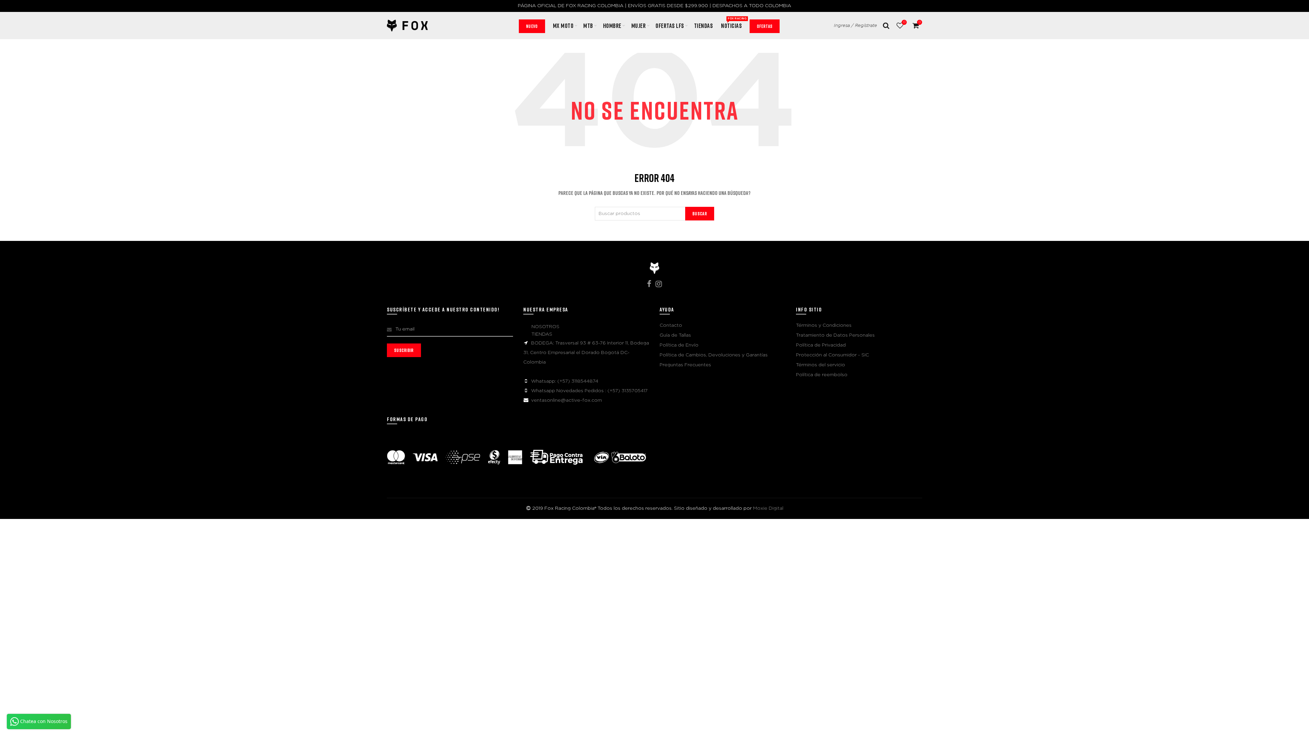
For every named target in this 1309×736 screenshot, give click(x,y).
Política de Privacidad (821, 345)
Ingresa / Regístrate (855, 26)
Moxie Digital (768, 508)
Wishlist (904, 22)
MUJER (638, 25)
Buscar (699, 213)
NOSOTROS (545, 326)
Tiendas (703, 25)
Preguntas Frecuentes (685, 365)
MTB (588, 25)
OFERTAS (764, 26)
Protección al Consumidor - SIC (832, 355)
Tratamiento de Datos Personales (835, 335)
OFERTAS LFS (670, 25)
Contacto (671, 325)
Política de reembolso (821, 374)
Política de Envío (679, 345)
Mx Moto (563, 25)
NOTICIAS (733, 23)
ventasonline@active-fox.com (566, 400)
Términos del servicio (820, 365)
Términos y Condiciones (824, 325)
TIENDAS (541, 334)
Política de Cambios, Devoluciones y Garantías (714, 355)
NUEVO (532, 26)
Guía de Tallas (675, 335)
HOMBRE (612, 25)
